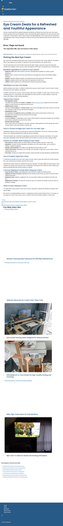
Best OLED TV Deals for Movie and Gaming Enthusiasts (27, 456)
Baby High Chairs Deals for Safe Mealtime (22, 414)
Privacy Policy (7, 512)
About (5, 507)
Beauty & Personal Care (9, 21)
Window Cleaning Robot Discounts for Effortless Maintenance (30, 259)
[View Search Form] (3, 6)
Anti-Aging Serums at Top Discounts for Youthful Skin (13, 473)
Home (5, 505)
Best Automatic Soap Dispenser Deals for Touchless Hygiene (15, 475)
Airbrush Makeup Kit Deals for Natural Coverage (12, 469)
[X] (2, 515)
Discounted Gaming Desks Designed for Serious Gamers (27, 338)
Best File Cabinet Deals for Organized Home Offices (14, 204)
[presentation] (32, 232)
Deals (10, 2)
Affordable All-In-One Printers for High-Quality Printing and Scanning (29, 376)
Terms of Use (7, 510)
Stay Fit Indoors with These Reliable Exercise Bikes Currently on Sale (18, 200)
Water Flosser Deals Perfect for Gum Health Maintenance (14, 467)
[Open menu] (2, 11)
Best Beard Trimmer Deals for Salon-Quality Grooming (13, 466)
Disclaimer (6, 508)
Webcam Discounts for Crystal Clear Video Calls (25, 300)
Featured (22, 21)
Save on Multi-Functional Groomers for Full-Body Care (13, 471)
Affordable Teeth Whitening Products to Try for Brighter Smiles (15, 476)
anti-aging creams (39, 102)
